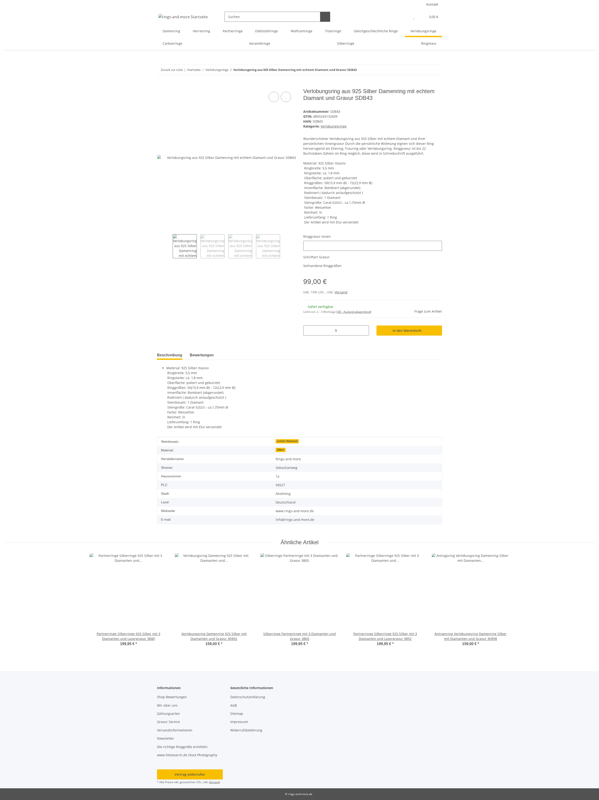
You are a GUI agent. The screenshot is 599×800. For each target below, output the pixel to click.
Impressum (239, 722)
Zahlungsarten (168, 713)
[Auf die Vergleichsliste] (274, 97)
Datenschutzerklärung (247, 697)
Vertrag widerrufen (190, 774)
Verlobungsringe (334, 126)
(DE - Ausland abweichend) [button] (353, 312)
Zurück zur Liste (172, 70)
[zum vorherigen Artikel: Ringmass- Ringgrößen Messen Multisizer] (427, 70)
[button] (404, 17)
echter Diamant (287, 441)
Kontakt (432, 4)
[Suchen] (325, 17)
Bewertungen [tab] (202, 355)
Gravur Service (168, 722)
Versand (341, 292)
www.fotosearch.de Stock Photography (187, 755)
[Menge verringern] (308, 330)
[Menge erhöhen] (364, 330)
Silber (280, 449)
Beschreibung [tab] (169, 355)
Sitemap (236, 713)
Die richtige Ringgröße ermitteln (182, 747)
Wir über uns (167, 705)
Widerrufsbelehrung (246, 730)
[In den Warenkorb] (160, 85)
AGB (233, 705)
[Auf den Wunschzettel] (286, 97)
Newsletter (165, 738)
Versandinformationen (174, 730)
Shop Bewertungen (172, 697)
